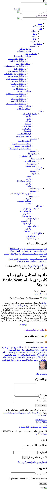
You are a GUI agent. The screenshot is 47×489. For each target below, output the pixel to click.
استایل (44, 303)
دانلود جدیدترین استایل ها (33, 360)
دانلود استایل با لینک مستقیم (30, 352)
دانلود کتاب (24, 427)
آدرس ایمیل (41, 474)
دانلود (28, 266)
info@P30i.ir (41, 422)
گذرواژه (42, 452)
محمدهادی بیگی (41, 374)
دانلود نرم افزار (16, 360)
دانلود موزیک (36, 427)
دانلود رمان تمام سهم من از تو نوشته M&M (28, 249)
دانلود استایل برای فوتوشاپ (21, 355)
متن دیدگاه (41, 395)
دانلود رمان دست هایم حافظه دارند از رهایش (28, 259)
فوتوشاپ (6, 360)
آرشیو (40, 266)
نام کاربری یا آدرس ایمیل (35, 445)
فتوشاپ (21, 305)
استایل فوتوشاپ (17, 347)
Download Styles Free (38, 347)
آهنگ (45, 427)
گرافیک (34, 266)
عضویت (43, 483)
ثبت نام (39, 15)
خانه (45, 266)
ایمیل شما (43, 400)
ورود (44, 15)
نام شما (43, 398)
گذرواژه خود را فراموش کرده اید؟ (32, 462)
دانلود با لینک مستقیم (34, 330)
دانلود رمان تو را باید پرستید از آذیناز (32, 261)
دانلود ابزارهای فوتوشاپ (23, 350)
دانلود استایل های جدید (26, 357)
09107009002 (41, 420)
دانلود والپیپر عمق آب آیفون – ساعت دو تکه (28, 251)
